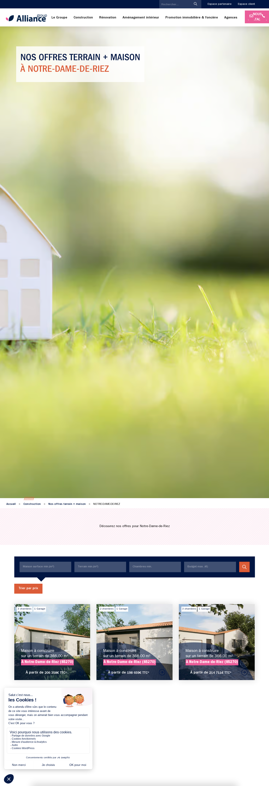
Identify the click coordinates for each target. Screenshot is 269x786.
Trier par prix (28, 588)
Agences (230, 18)
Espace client (246, 4)
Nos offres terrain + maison (67, 504)
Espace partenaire (220, 4)
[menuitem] (59, 18)
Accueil (11, 504)
